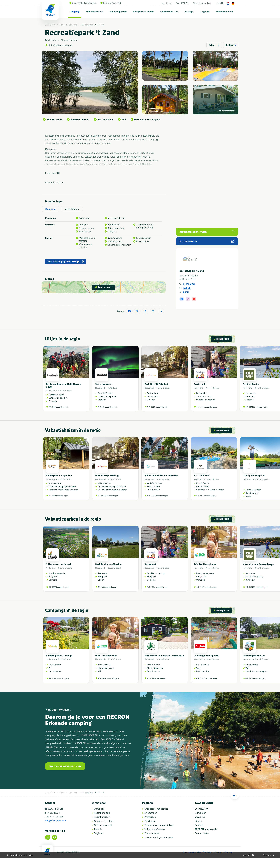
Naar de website (188, 241)
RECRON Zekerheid (112, 3)
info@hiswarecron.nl (55, 820)
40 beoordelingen (109, 407)
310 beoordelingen (257, 678)
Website (187, 288)
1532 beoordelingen (209, 407)
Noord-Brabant (65, 390)
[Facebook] (47, 837)
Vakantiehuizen (94, 11)
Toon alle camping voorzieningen (63, 261)
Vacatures (166, 3)
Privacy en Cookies (192, 852)
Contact (199, 825)
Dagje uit (204, 11)
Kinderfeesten (151, 833)
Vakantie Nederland (202, 3)
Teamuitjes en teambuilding (158, 825)
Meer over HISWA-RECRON (63, 766)
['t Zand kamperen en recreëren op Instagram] (188, 299)
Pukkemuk (200, 384)
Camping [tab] (50, 209)
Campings (75, 11)
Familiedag (150, 821)
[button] (235, 380)
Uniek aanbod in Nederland (84, 3)
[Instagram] (54, 837)
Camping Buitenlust (254, 655)
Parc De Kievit (202, 475)
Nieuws (198, 821)
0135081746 (189, 284)
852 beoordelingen (60, 407)
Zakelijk (189, 11)
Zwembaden (150, 812)
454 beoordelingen (208, 496)
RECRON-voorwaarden (206, 829)
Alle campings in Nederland (92, 25)
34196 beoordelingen (258, 407)
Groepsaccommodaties (156, 808)
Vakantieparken (118, 11)
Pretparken (150, 817)
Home (62, 25)
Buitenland (112, 388)
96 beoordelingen (109, 587)
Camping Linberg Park (206, 655)
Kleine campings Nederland (158, 837)
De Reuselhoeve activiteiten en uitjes (63, 386)
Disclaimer (208, 852)
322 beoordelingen (60, 678)
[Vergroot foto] (165, 66)
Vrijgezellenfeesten (154, 829)
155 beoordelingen (158, 678)
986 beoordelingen (60, 587)
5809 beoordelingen (159, 407)
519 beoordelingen (63, 45)
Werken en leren (224, 11)
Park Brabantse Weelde (108, 564)
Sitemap (229, 852)
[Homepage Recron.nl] (47, 851)
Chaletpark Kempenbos (59, 475)
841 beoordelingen (60, 496)
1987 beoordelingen (209, 587)
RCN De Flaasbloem (205, 564)
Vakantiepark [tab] (72, 209)
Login (218, 3)
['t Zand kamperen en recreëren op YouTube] (194, 299)
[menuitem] (75, 12)
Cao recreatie (202, 833)
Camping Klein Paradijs (59, 655)
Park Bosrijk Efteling (156, 384)
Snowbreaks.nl (103, 384)
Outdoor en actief (169, 11)
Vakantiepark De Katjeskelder (161, 475)
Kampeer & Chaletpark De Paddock (164, 655)
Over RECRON (182, 3)
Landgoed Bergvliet (254, 475)
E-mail (186, 292)
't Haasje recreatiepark (59, 564)
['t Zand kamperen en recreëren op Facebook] (181, 299)
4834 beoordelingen (159, 496)
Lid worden (200, 812)
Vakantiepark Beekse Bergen (259, 564)
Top (235, 796)
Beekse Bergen (251, 384)
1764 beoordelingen (209, 678)
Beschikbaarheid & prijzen (192, 231)
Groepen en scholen (143, 11)
